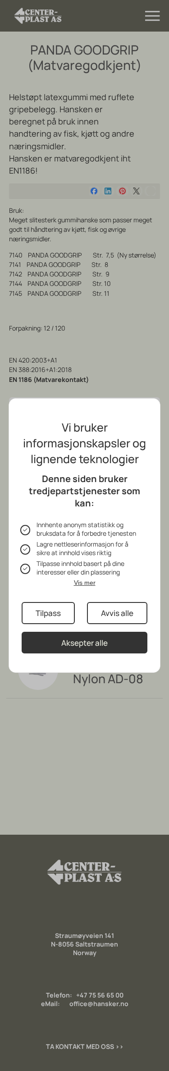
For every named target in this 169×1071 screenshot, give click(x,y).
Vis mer (85, 582)
